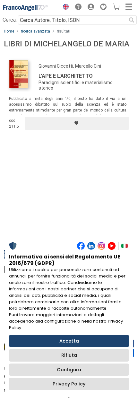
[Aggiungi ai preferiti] (77, 123)
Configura (69, 369)
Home (9, 31)
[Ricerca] (131, 19)
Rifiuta (69, 355)
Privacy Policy (69, 384)
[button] (64, 8)
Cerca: (10, 20)
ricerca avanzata (35, 31)
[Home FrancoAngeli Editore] (25, 7)
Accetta (69, 341)
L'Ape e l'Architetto (66, 76)
